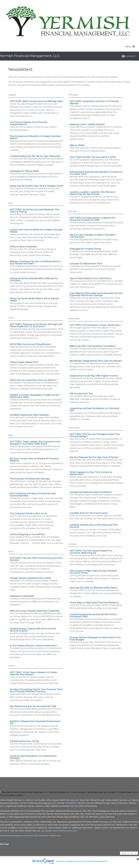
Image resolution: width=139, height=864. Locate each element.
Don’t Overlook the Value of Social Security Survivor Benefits (33, 494)
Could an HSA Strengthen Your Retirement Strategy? (33, 757)
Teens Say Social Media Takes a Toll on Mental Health (34, 299)
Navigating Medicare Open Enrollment (91, 492)
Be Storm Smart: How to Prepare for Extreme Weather (34, 459)
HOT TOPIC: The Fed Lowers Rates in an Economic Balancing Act (91, 551)
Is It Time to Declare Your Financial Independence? (28, 123)
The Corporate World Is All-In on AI (28, 513)
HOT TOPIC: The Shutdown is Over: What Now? (95, 325)
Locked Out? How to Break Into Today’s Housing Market (36, 230)
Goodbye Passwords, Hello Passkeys (29, 415)
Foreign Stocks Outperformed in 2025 (30, 578)
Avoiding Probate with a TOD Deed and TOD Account (94, 526)
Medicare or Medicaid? (22, 596)
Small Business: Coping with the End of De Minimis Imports (33, 629)
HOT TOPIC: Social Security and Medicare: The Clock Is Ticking (34, 210)
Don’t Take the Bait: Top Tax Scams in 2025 (93, 157)
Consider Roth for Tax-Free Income (89, 513)
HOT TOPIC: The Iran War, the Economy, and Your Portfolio (36, 559)
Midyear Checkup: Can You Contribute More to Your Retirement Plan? (35, 262)
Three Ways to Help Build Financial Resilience (94, 602)
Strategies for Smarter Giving (85, 248)
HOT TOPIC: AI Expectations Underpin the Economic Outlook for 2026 (92, 218)
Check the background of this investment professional (81, 861)
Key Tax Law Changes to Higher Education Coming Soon (93, 235)
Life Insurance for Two (81, 393)
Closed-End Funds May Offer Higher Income (94, 375)
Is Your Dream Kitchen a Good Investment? (33, 645)
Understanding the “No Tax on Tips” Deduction (35, 156)
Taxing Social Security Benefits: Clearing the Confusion (33, 279)
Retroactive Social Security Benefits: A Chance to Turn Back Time (96, 173)
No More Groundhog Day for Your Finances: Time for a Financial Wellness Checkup (36, 690)
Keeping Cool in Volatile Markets (87, 124)
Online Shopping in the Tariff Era (27, 534)
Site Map (4, 844)
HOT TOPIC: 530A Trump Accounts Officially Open (36, 101)
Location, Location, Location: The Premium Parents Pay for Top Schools (93, 193)
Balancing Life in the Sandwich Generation (93, 346)
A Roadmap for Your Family (24, 741)
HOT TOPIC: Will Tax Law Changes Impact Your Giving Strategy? (95, 435)
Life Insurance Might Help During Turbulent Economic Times (93, 571)
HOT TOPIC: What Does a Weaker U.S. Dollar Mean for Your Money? (33, 673)
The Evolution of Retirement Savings (30, 478)
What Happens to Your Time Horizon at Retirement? (91, 473)
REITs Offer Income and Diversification (30, 344)
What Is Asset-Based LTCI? (24, 362)
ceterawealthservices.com (64, 831)
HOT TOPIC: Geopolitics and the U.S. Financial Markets (94, 102)
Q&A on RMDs (77, 145)
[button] (130, 46)
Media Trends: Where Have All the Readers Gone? (36, 186)
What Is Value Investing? (23, 246)
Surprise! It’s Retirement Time (86, 263)
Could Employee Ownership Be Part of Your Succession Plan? (93, 615)
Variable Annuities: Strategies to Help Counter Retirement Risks (34, 396)
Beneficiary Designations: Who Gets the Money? (96, 360)
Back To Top (127, 853)
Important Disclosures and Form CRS (19, 835)
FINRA (68, 803)
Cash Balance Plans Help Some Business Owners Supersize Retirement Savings (96, 294)
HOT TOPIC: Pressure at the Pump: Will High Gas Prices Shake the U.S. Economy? (36, 325)
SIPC (74, 803)
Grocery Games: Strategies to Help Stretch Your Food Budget (95, 638)
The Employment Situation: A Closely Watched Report (35, 137)
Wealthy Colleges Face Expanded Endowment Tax (35, 722)
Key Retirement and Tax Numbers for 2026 (33, 706)
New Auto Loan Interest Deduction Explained (34, 610)
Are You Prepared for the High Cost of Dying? (94, 457)
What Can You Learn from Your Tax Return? (33, 380)
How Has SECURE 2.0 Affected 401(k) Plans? (93, 587)
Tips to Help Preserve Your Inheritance (90, 278)
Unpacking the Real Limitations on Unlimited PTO (94, 409)
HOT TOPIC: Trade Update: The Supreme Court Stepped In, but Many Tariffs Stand (35, 442)
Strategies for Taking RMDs (24, 171)
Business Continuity (49, 835)
